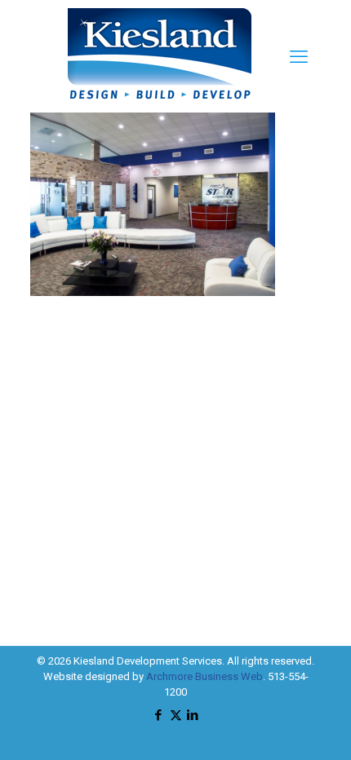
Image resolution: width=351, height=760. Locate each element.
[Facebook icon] (159, 715)
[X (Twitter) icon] (176, 715)
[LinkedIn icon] (193, 715)
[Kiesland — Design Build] (159, 105)
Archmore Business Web (204, 676)
